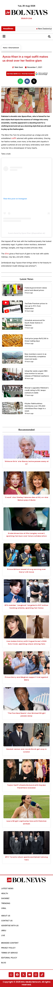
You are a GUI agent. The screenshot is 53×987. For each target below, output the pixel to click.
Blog (3, 963)
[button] (20, 81)
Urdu (3, 930)
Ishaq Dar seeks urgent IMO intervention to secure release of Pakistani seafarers (37, 373)
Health (4, 893)
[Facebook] (17, 974)
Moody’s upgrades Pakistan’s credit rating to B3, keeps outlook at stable (37, 390)
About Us (5, 916)
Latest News (7, 888)
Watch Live (26, 18)
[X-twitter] (23, 974)
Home (5, 48)
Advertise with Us (9, 925)
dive (7, 253)
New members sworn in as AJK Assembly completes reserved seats (35, 356)
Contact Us (6, 921)
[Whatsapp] (11, 974)
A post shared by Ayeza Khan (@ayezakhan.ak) (26, 233)
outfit (14, 138)
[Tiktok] (41, 974)
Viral (3, 908)
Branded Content (9, 943)
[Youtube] (29, 974)
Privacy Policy (8, 948)
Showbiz (5, 898)
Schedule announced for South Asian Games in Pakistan (35, 322)
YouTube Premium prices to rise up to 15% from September (36, 305)
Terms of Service (9, 953)
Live (3, 935)
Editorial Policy (9, 958)
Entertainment (14, 48)
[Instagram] (35, 974)
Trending (5, 903)
